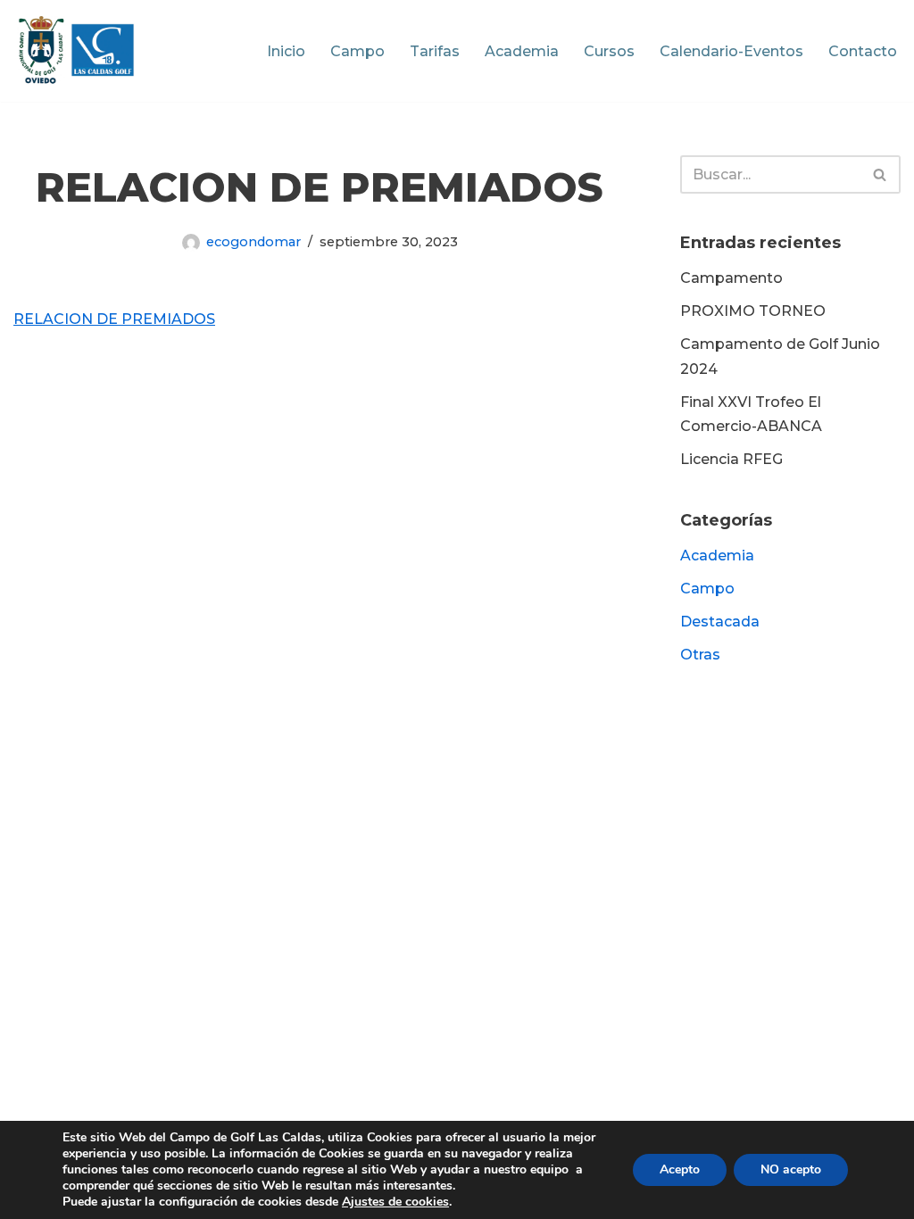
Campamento (731, 278)
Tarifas (435, 51)
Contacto (862, 51)
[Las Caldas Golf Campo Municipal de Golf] (76, 51)
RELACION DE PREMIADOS (114, 319)
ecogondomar (253, 242)
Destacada (720, 621)
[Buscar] (880, 174)
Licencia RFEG (731, 459)
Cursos (609, 51)
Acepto (680, 1169)
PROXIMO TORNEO (753, 311)
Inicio (286, 51)
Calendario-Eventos (731, 51)
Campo (357, 51)
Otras (700, 654)
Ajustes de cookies (395, 1202)
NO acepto (790, 1169)
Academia (522, 51)
